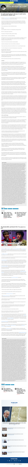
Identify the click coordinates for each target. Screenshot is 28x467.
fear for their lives (13, 325)
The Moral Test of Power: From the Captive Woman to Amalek (21, 214)
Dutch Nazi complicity (15, 277)
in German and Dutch (10, 318)
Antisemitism (3, 384)
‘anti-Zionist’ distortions (16, 248)
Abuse (2, 208)
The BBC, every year (5, 253)
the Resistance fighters (4, 266)
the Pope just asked (8, 328)
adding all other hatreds (22, 332)
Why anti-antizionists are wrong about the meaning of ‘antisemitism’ (21, 391)
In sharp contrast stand (4, 321)
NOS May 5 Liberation (6, 295)
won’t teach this (7, 325)
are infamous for (8, 248)
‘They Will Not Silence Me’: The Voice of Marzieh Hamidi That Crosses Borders (8, 215)
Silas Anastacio (5, 218)
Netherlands (12, 384)
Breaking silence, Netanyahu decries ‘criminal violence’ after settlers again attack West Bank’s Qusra (14, 423)
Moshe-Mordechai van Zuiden (17, 6)
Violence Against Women (15, 208)
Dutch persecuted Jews (9, 293)
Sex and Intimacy (10, 208)
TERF (6, 69)
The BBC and (3, 248)
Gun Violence (5, 208)
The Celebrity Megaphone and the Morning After (8, 390)
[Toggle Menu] (1, 1)
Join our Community (6, 2)
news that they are (24, 248)
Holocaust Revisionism (8, 384)
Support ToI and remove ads (21, 2)
